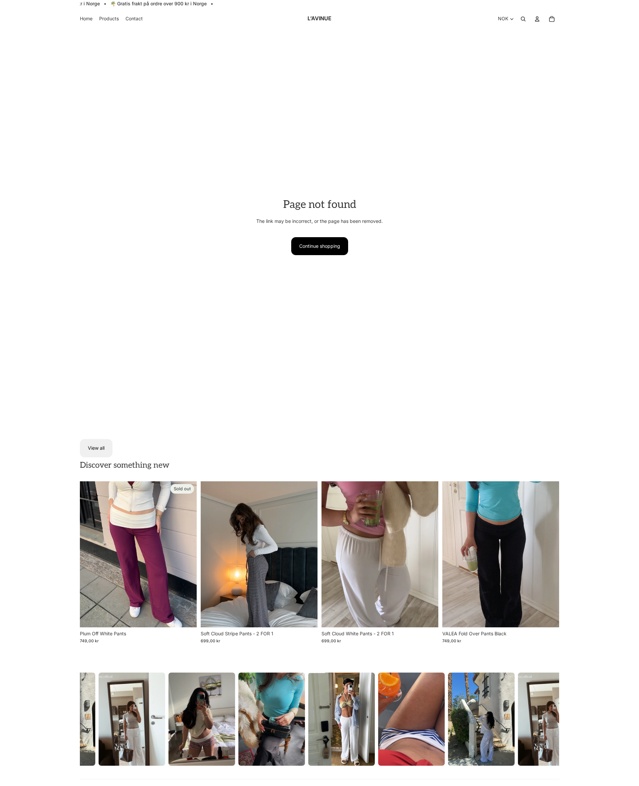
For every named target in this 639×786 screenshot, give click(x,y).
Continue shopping (319, 246)
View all (96, 448)
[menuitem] (86, 19)
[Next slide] (187, 554)
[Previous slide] (90, 554)
